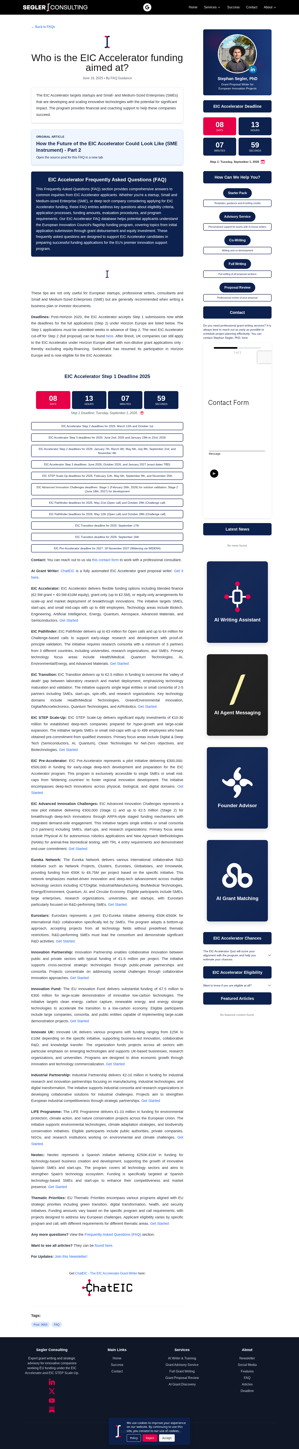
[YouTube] (52, 1400)
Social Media (247, 1365)
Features (247, 1371)
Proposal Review (237, 287)
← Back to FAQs (43, 27)
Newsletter (247, 1358)
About (268, 7)
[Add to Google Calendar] (141, 413)
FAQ (57, 1324)
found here (103, 1245)
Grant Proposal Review (182, 1378)
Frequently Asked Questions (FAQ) (113, 1234)
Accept (166, 1438)
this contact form (105, 560)
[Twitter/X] (52, 1391)
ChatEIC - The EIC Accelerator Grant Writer (106, 1273)
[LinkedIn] (52, 1382)
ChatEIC (67, 571)
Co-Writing (237, 240)
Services (210, 7)
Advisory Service (237, 216)
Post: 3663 (40, 1324)
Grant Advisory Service (182, 1365)
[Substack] (52, 1410)
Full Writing (237, 264)
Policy (134, 1438)
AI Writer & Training (182, 1358)
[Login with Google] (147, 7)
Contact (251, 7)
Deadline (247, 1391)
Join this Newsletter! (71, 1256)
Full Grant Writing (182, 1371)
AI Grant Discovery (182, 1384)
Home (193, 7)
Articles (247, 1384)
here (109, 336)
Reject (150, 1438)
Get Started (68, 620)
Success (233, 7)
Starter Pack (237, 193)
